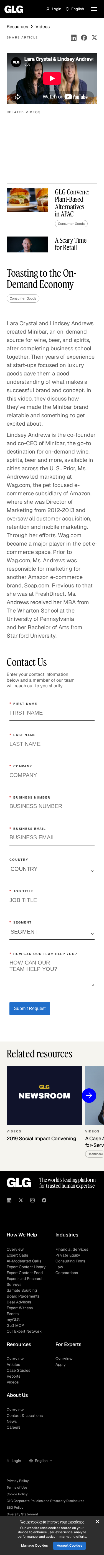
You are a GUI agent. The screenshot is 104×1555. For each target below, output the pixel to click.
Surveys (14, 1284)
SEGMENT (20, 922)
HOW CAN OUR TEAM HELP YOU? (43, 954)
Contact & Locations (25, 1415)
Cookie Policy (17, 1494)
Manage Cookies (34, 1545)
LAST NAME (22, 735)
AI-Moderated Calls (24, 1261)
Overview (15, 1249)
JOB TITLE (21, 891)
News (12, 1421)
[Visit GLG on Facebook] (44, 1201)
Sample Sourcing (22, 1290)
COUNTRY (18, 859)
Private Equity (67, 1255)
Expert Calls (17, 1255)
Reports (13, 1376)
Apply (60, 1364)
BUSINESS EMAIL (27, 828)
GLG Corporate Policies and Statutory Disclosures (45, 1501)
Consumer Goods (23, 298)
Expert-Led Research (25, 1278)
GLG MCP (15, 1325)
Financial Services (71, 1249)
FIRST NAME (23, 703)
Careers (13, 1427)
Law (59, 1266)
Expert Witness (20, 1307)
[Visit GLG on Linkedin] (9, 1201)
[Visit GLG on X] (20, 1201)
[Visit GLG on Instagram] (32, 1201)
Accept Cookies (69, 1545)
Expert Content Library (26, 1266)
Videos (13, 1382)
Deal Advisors (19, 1302)
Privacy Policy (18, 1481)
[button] (53, 9)
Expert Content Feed (25, 1272)
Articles (13, 1364)
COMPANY (20, 766)
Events (13, 1313)
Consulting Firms (70, 1261)
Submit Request (29, 1008)
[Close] (97, 1521)
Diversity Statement (22, 1514)
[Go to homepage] (19, 1183)
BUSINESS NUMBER (29, 797)
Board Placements (23, 1296)
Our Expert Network (24, 1331)
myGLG (13, 1319)
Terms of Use (17, 1487)
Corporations (66, 1272)
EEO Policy (15, 1507)
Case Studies (18, 1370)
